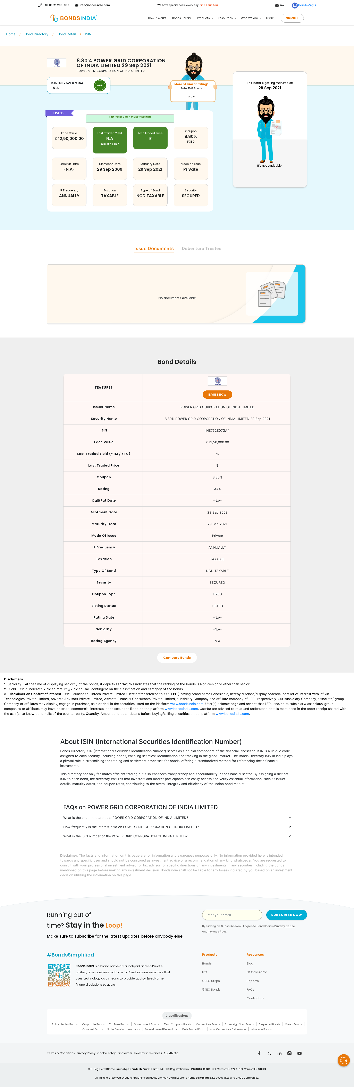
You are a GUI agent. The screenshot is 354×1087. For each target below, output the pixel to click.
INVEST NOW (217, 394)
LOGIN (270, 18)
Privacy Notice (284, 926)
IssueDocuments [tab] (154, 248)
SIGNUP (292, 18)
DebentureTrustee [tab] (201, 248)
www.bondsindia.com (186, 704)
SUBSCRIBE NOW (286, 914)
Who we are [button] (249, 18)
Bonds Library (181, 18)
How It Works (157, 18)
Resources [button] (225, 18)
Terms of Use (217, 932)
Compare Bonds (177, 657)
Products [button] (203, 18)
